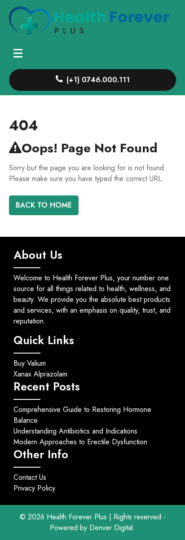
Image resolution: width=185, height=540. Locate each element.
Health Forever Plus (78, 517)
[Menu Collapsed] (18, 53)
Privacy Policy (34, 488)
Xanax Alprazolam (40, 374)
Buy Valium (29, 363)
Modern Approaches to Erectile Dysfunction (80, 442)
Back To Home (44, 205)
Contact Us (29, 477)
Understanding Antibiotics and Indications (75, 431)
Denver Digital (111, 527)
